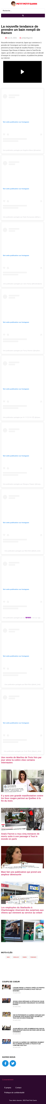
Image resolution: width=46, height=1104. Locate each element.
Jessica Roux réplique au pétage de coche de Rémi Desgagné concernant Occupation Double (28, 1003)
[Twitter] (13, 1063)
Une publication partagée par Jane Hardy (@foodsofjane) (22, 284)
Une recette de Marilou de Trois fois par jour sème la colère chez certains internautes (21, 760)
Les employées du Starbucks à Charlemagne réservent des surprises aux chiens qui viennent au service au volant (22, 910)
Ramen (25, 957)
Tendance (33, 957)
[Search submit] (23, 15)
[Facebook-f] (5, 1063)
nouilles (16, 957)
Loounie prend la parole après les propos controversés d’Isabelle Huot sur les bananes (29, 989)
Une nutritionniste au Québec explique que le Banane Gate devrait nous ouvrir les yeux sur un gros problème (29, 1016)
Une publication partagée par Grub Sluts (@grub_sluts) (22, 751)
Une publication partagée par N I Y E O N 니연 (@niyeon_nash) (24, 417)
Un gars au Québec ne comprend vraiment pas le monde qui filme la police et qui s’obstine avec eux (28, 1044)
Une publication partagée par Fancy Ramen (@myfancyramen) (24, 350)
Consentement (7, 1080)
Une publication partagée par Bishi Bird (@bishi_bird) (22, 551)
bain (8, 957)
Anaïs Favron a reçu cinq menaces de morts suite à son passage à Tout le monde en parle (20, 836)
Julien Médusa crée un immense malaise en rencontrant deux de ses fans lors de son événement (29, 1030)
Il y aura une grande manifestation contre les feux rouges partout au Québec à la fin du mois (22, 798)
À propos (7, 1088)
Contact (18, 1088)
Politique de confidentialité (14, 1093)
